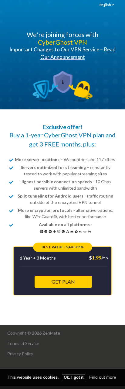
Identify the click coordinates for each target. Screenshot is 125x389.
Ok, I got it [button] (73, 377)
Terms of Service (23, 343)
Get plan (63, 281)
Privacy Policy (20, 353)
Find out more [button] (102, 377)
